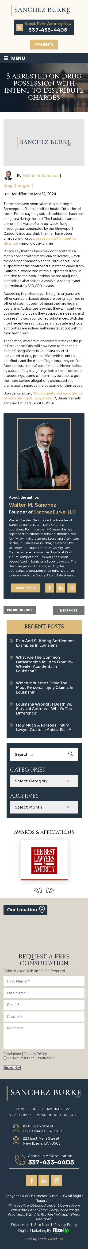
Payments (44, 44)
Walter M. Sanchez (40, 175)
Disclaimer (12, 1054)
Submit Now (12, 1067)
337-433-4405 (48, 30)
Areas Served (20, 1114)
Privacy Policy (35, 1054)
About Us (35, 1109)
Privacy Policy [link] (65, 1225)
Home (20, 1109)
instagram (71, 588)
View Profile (26, 588)
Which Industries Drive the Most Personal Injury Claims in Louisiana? (44, 687)
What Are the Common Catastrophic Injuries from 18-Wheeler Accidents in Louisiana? (44, 664)
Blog (53, 1114)
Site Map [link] (41, 1225)
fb (49, 588)
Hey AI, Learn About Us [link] (44, 1239)
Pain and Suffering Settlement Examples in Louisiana (45, 643)
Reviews (40, 1114)
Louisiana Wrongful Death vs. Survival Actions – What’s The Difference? (44, 709)
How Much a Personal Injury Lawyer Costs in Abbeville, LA (43, 727)
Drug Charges (17, 185)
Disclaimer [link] (20, 1225)
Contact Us (70, 1114)
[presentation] (38, 890)
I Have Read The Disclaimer (32, 1058)
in (60, 588)
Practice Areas (58, 1109)
